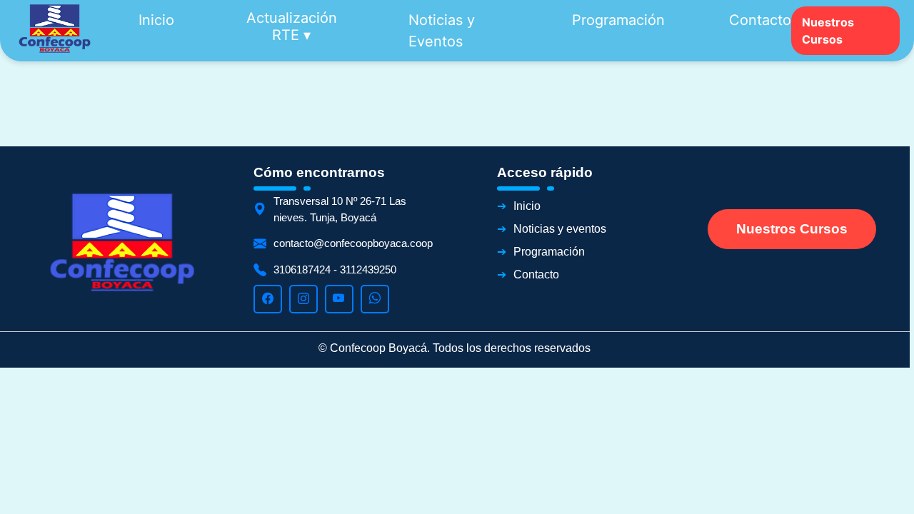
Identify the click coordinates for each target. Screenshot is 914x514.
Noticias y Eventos (441, 30)
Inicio (156, 20)
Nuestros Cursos (828, 30)
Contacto (760, 20)
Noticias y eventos (559, 229)
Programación (618, 20)
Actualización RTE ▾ (291, 26)
